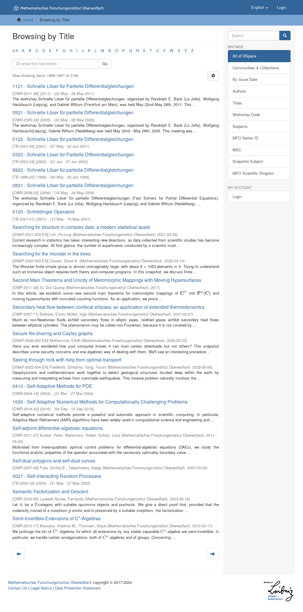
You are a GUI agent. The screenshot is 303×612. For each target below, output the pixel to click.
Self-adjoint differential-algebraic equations (57, 428)
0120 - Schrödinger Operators (43, 211)
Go (104, 63)
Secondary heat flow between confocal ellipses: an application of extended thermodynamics (108, 306)
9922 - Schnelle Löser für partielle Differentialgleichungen (72, 169)
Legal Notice (41, 588)
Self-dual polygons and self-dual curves (53, 460)
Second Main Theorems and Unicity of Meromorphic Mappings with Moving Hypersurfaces (106, 280)
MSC (237, 149)
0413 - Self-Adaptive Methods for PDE (52, 386)
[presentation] (183, 293)
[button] (260, 7)
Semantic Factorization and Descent (50, 491)
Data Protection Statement (78, 588)
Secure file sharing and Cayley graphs (52, 333)
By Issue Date (245, 79)
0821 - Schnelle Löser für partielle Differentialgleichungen (72, 185)
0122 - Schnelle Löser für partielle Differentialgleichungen (72, 139)
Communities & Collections (256, 67)
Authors (239, 91)
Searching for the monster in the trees (51, 253)
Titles (237, 103)
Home (28, 20)
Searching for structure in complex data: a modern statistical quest (81, 227)
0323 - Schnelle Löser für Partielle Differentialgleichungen (73, 154)
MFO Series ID (245, 138)
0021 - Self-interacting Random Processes (56, 476)
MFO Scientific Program (253, 173)
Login (237, 196)
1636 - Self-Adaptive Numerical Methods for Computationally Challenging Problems (100, 401)
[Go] (285, 36)
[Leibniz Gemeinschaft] (278, 591)
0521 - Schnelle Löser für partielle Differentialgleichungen (72, 112)
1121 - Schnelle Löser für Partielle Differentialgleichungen (73, 86)
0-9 (15, 50)
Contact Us (17, 588)
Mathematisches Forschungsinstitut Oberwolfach (50, 582)
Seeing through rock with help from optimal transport (66, 359)
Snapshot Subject (248, 161)
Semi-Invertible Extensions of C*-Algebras (56, 518)
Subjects (240, 126)
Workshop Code (246, 114)
